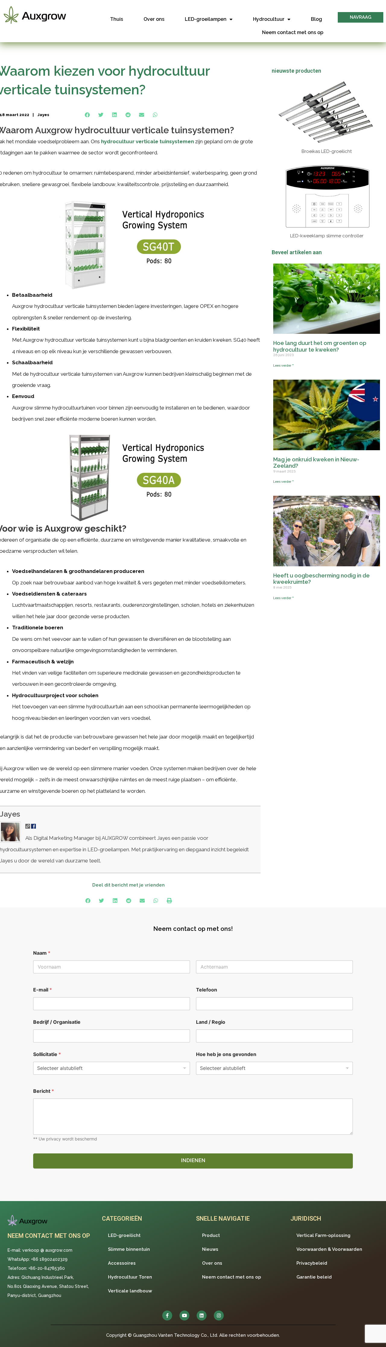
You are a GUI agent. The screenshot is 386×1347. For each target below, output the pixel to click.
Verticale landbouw (130, 1291)
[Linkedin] (202, 1315)
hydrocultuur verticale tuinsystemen (147, 141)
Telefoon (206, 990)
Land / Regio (210, 1022)
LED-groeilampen (205, 19)
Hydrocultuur (268, 19)
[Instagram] (219, 1315)
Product (211, 1235)
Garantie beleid (314, 1277)
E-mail (42, 990)
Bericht (43, 1091)
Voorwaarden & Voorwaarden (329, 1249)
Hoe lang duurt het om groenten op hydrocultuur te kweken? (319, 346)
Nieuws (210, 1249)
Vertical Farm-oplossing (323, 1235)
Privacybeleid (311, 1263)
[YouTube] (184, 1315)
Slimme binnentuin (129, 1249)
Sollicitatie (47, 1054)
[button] (360, 17)
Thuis (116, 19)
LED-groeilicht (124, 1235)
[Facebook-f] (167, 1315)
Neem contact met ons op (292, 32)
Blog (316, 19)
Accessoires (122, 1263)
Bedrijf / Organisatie (57, 1022)
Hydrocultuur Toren (130, 1277)
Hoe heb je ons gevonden (226, 1054)
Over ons (154, 19)
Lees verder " (283, 365)
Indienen (193, 1160)
